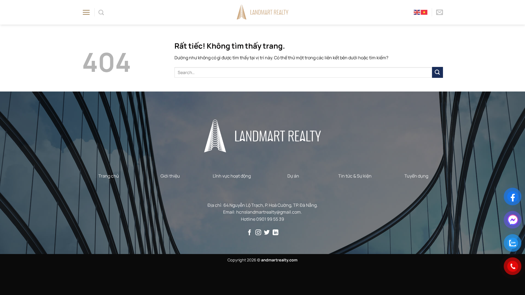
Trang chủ (108, 176)
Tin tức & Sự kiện (355, 176)
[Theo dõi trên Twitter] (267, 233)
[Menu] (86, 12)
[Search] (101, 12)
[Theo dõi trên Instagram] (258, 233)
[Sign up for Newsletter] (439, 12)
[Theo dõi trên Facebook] (249, 233)
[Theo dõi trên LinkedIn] (275, 233)
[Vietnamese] (424, 12)
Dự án (293, 176)
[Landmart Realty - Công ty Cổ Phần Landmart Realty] (263, 12)
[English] (417, 12)
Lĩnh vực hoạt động (232, 176)
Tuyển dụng (416, 176)
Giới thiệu (170, 176)
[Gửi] (437, 72)
